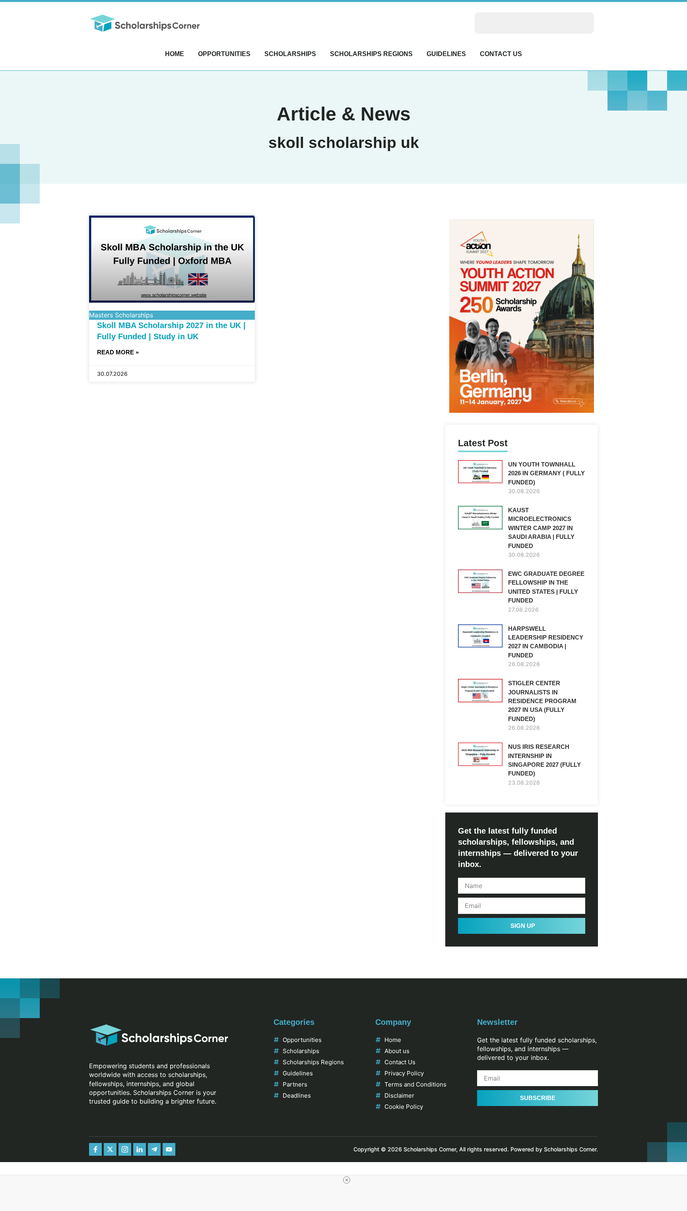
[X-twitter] (110, 1149)
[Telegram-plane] (154, 1149)
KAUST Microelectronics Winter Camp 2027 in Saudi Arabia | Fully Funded (541, 528)
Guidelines (446, 54)
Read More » (118, 352)
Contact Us (501, 54)
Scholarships (290, 54)
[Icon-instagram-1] (124, 1149)
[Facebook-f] (95, 1149)
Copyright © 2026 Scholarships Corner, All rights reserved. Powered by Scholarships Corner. (475, 1149)
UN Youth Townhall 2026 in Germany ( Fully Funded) (546, 473)
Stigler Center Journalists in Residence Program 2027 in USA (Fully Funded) (542, 701)
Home (174, 54)
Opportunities (224, 54)
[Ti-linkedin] (139, 1149)
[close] (346, 1180)
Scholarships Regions (371, 54)
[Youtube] (169, 1149)
